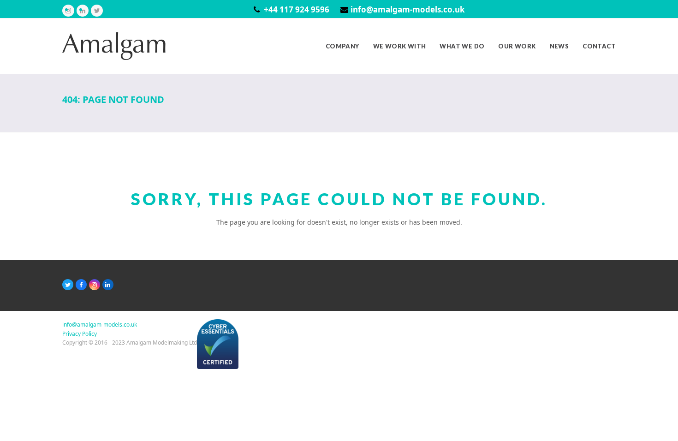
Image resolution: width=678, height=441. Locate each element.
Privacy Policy (79, 334)
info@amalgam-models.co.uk (408, 9)
